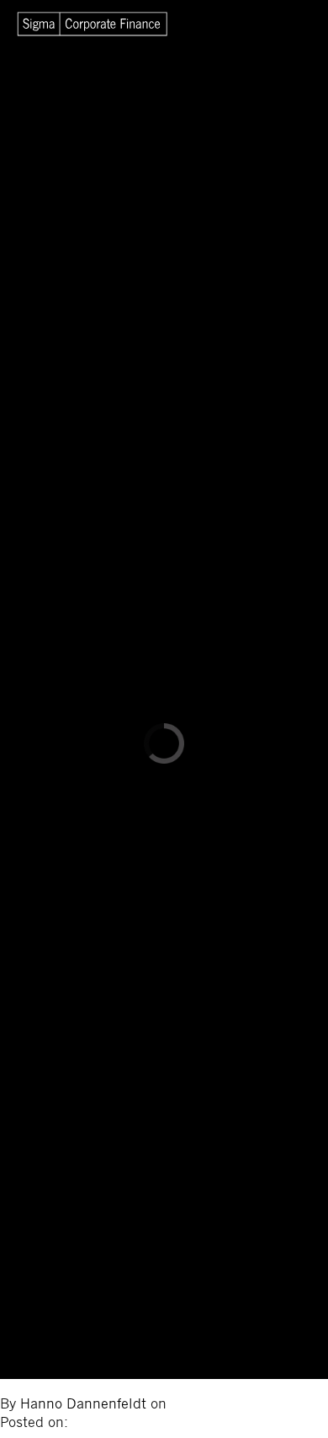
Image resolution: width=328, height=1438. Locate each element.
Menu (284, 25)
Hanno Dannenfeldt (85, 1404)
